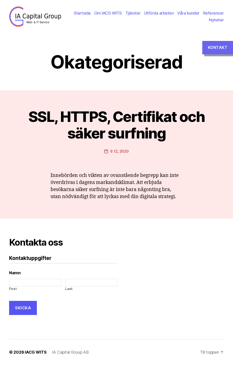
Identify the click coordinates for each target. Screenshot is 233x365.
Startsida (82, 13)
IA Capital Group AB (70, 352)
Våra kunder (188, 13)
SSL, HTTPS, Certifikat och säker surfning (116, 125)
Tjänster (133, 13)
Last (69, 289)
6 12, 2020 (119, 151)
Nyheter (216, 20)
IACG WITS (36, 352)
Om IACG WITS (108, 13)
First (13, 289)
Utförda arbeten (159, 13)
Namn (15, 272)
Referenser (213, 13)
